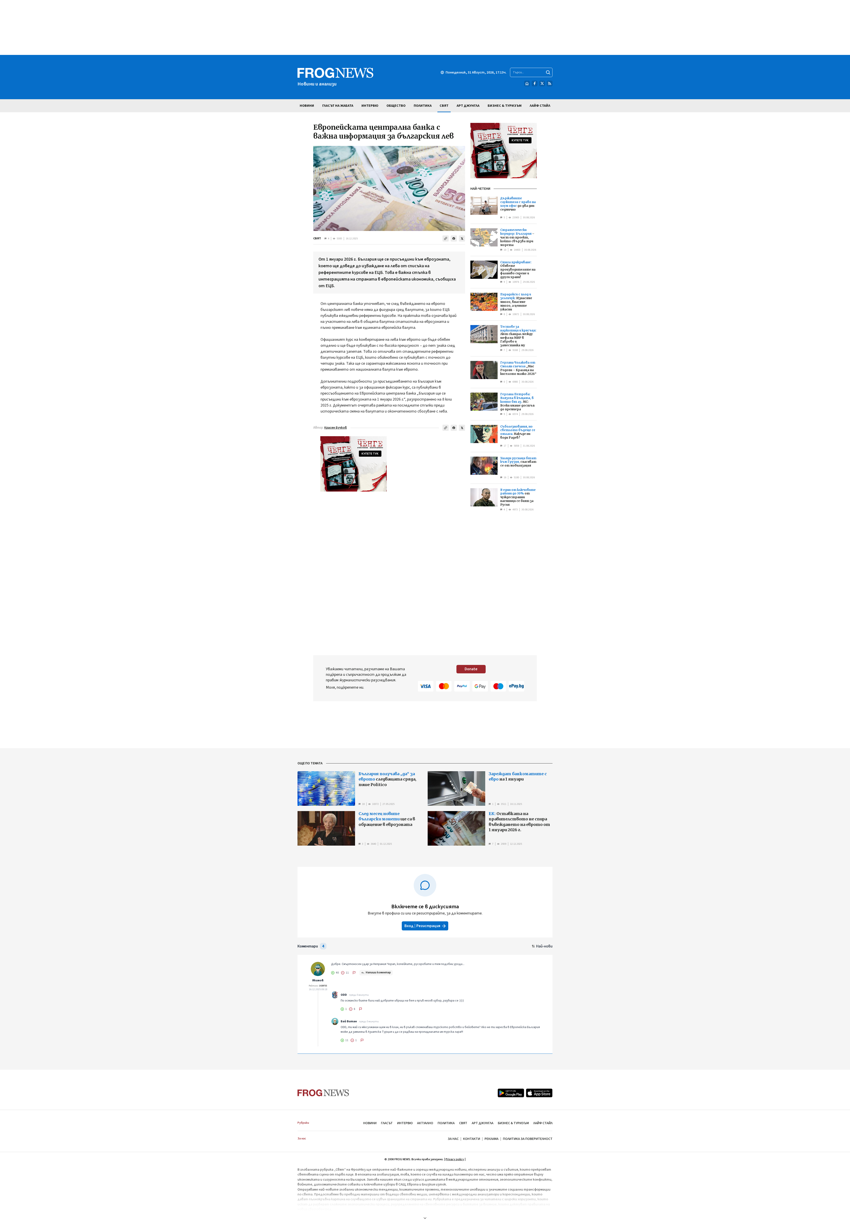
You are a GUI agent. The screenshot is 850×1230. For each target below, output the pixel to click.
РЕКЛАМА (491, 1138)
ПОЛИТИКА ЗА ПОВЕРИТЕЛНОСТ (527, 1138)
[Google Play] (511, 1093)
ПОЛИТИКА (446, 1123)
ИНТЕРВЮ (405, 1123)
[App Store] (539, 1093)
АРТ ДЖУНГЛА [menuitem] (468, 105)
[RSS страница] (549, 83)
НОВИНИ (370, 1123)
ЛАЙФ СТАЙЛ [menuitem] (540, 105)
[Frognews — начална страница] (323, 1092)
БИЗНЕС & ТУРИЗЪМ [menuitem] (505, 105)
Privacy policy (455, 1159)
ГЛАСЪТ (387, 1123)
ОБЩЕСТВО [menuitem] (396, 105)
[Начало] (527, 83)
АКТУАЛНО (425, 1123)
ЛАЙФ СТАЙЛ (542, 1123)
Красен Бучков (335, 427)
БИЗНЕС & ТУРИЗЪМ (513, 1123)
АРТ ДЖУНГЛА (482, 1123)
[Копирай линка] (445, 238)
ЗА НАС (453, 1138)
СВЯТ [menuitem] (444, 105)
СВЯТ (317, 238)
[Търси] (548, 72)
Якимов (318, 980)
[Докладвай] (354, 972)
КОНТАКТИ (471, 1138)
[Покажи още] (425, 1218)
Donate (471, 669)
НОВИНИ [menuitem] (307, 105)
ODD (344, 995)
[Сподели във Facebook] (454, 238)
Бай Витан (349, 1021)
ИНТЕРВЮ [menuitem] (369, 105)
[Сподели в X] (462, 238)
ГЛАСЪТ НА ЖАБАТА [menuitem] (337, 105)
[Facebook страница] (534, 83)
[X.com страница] (542, 83)
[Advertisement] (425, 27)
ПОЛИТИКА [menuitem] (423, 105)
